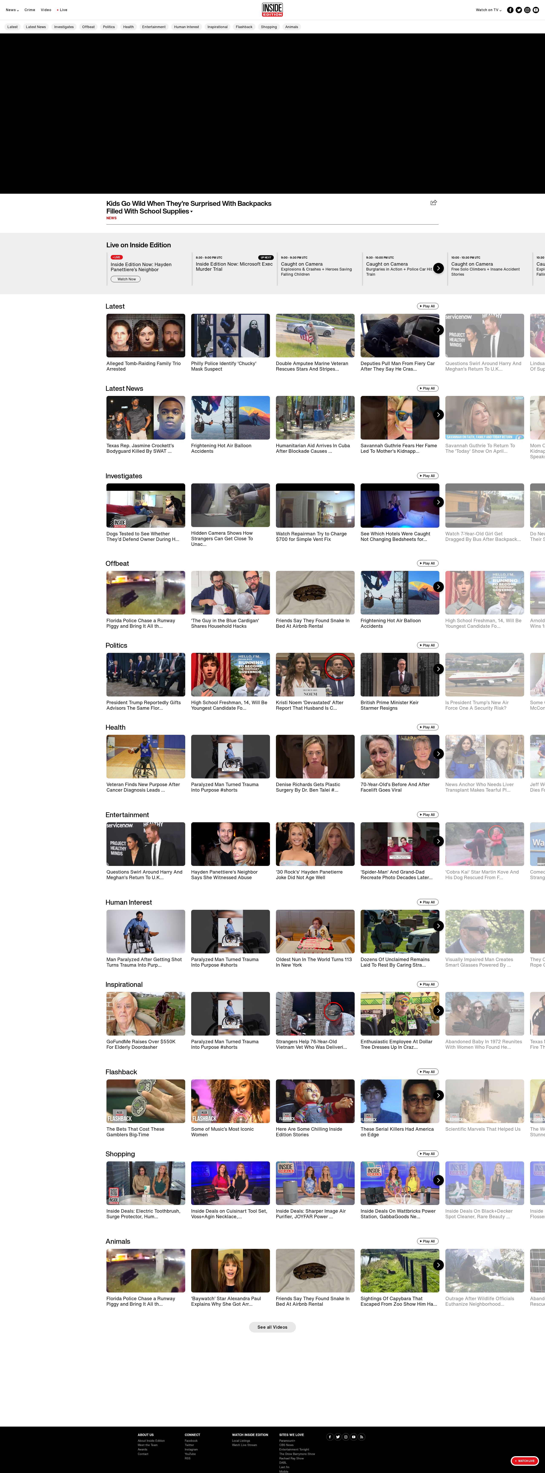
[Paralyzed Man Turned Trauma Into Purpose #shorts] (230, 756)
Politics (109, 26)
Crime (29, 9)
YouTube (190, 1454)
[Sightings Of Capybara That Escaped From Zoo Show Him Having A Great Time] (400, 1270)
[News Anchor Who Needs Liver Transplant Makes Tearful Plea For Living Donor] (484, 756)
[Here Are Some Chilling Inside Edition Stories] (315, 1101)
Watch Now (127, 279)
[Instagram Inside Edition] (527, 10)
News (11, 9)
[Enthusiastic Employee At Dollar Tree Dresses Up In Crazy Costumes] (400, 1014)
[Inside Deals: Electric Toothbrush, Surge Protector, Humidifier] (145, 1183)
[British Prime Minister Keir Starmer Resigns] (400, 674)
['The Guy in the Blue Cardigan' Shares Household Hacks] (230, 593)
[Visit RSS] (361, 1437)
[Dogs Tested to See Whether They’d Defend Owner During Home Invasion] (145, 505)
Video (46, 9)
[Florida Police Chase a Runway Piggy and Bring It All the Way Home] (145, 593)
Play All (429, 306)
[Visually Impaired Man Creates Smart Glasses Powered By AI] (484, 931)
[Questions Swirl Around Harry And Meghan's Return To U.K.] (484, 335)
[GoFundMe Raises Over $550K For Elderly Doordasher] (145, 1014)
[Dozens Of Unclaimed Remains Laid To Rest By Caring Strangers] (400, 931)
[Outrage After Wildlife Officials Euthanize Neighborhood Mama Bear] (484, 1270)
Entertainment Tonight (294, 1449)
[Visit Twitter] (338, 1437)
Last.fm (284, 1467)
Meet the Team (148, 1445)
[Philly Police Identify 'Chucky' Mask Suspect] (230, 335)
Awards (142, 1449)
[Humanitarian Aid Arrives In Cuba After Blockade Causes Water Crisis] (315, 418)
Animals (291, 26)
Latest (12, 26)
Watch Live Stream (244, 1445)
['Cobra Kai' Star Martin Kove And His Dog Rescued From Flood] (484, 844)
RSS (188, 1458)
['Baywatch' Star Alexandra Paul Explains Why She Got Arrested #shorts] (230, 1270)
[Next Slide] (438, 268)
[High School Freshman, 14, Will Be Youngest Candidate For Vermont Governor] (484, 593)
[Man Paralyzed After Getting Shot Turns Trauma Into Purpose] (145, 931)
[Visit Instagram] (346, 1437)
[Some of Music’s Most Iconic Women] (230, 1101)
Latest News (36, 26)
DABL (283, 1463)
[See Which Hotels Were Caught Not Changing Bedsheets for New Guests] (400, 505)
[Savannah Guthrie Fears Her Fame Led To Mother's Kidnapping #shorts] (400, 418)
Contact (143, 1454)
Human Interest (186, 26)
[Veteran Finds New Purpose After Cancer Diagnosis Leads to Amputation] (145, 756)
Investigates (64, 26)
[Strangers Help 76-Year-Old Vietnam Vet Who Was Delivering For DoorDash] (315, 1014)
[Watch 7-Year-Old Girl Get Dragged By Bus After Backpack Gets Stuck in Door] (484, 505)
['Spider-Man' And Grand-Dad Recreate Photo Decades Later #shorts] (400, 844)
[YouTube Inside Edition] (536, 10)
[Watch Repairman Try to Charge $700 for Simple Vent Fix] (315, 505)
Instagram (191, 1449)
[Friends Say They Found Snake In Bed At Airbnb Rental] (315, 593)
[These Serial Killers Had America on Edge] (400, 1101)
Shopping (269, 26)
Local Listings (241, 1441)
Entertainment (154, 26)
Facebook (191, 1441)
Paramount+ (287, 1441)
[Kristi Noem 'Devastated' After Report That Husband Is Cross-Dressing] (315, 674)
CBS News (286, 1445)
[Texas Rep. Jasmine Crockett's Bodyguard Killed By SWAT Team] (145, 418)
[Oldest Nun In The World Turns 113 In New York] (315, 931)
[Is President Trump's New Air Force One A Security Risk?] (484, 674)
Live (63, 9)
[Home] (272, 10)
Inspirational (218, 26)
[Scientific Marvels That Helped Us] (484, 1101)
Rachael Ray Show (291, 1458)
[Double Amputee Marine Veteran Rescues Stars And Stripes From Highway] (315, 335)
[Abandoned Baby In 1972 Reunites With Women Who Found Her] (484, 1014)
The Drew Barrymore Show (297, 1454)
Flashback (244, 26)
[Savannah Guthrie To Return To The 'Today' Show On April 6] (484, 418)
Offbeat (88, 26)
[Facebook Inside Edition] (510, 10)
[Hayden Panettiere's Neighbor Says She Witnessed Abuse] (230, 844)
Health (128, 26)
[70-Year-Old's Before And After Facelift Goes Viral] (400, 756)
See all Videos (273, 1327)
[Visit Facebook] (330, 1437)
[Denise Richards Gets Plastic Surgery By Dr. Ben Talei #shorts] (315, 756)
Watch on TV (487, 9)
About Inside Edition (151, 1441)
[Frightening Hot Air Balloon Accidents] (230, 418)
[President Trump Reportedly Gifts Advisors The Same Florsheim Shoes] (145, 674)
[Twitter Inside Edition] (519, 10)
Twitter (189, 1445)
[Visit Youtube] (353, 1437)
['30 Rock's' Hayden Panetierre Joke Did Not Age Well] (315, 844)
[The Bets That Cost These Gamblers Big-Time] (145, 1101)
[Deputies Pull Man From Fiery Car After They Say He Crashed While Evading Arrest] (400, 335)
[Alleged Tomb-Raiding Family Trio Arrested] (145, 335)
